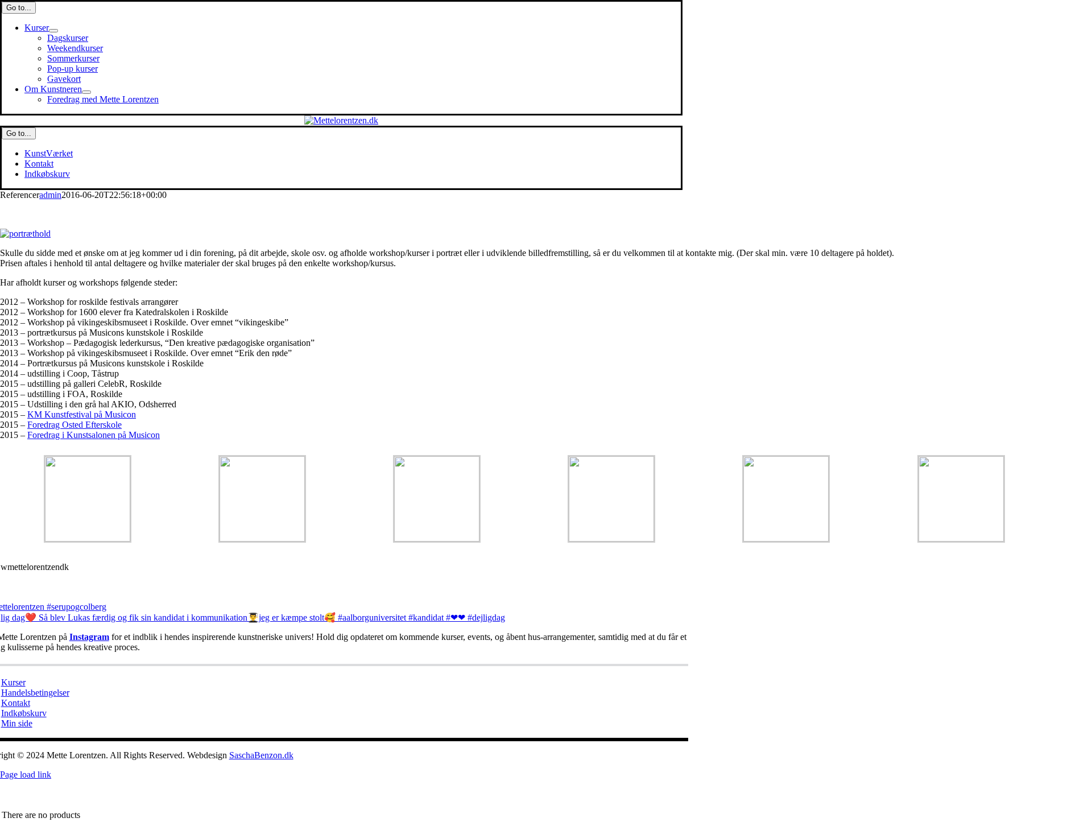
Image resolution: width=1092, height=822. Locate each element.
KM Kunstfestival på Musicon (81, 414)
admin (50, 195)
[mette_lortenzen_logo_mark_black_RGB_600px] (341, 120)
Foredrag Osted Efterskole (74, 424)
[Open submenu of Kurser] (53, 30)
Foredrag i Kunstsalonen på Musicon (93, 435)
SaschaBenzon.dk (261, 755)
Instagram (89, 637)
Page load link (25, 774)
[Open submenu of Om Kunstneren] (86, 92)
